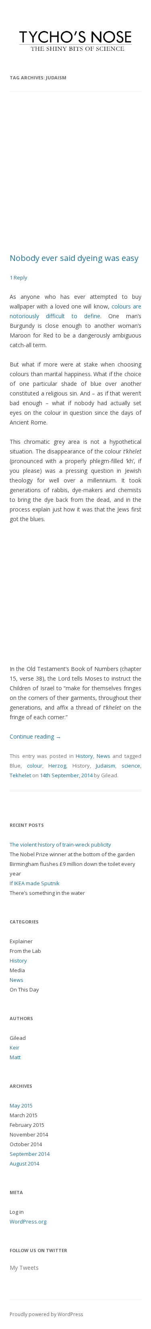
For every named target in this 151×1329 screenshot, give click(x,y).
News (103, 756)
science (131, 765)
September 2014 (30, 1153)
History (84, 756)
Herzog (57, 765)
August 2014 (24, 1163)
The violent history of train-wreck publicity (60, 844)
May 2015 (21, 1105)
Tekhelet (20, 775)
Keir (14, 1047)
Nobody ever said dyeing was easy (74, 258)
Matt (15, 1057)
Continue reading (35, 736)
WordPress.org (28, 1221)
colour (34, 765)
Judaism (105, 765)
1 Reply (18, 277)
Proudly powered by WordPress (46, 1314)
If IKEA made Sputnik (35, 883)
